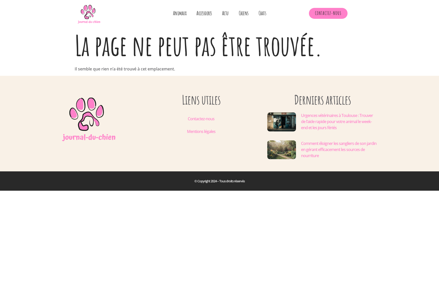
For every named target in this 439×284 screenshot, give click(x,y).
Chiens (243, 13)
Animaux (179, 13)
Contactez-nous (201, 119)
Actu (225, 13)
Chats (262, 13)
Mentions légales (201, 131)
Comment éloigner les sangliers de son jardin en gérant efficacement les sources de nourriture (339, 149)
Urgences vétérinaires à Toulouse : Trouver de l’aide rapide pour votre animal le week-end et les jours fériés (337, 121)
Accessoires (204, 13)
